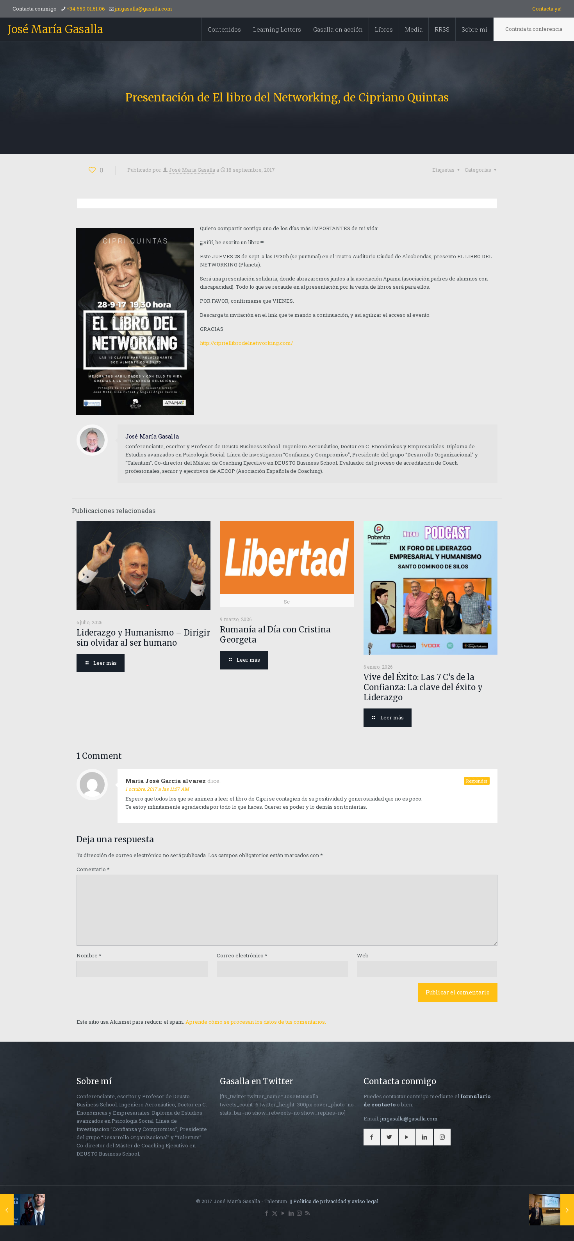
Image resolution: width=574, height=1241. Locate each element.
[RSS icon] (307, 1213)
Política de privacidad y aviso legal (335, 1201)
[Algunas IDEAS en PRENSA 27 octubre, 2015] (22, 1209)
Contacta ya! (547, 8)
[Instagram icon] (299, 1213)
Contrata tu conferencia (533, 28)
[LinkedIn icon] (291, 1213)
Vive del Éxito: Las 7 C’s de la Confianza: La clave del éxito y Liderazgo (423, 687)
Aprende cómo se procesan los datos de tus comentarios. (255, 1021)
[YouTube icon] (283, 1213)
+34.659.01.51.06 (85, 8)
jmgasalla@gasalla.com (143, 8)
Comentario (93, 869)
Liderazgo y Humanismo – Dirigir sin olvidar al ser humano (143, 638)
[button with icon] (372, 1137)
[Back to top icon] (536, 1225)
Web (363, 955)
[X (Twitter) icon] (275, 1213)
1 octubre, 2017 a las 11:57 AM (157, 789)
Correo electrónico (242, 955)
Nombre (89, 955)
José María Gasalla (55, 29)
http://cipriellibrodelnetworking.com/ (246, 342)
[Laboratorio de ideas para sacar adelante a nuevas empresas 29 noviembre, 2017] (551, 1209)
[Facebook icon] (266, 1213)
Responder (476, 781)
